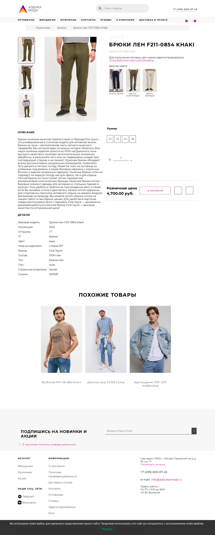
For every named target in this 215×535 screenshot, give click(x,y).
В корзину (156, 190)
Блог (51, 513)
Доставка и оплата (153, 20)
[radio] (110, 139)
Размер (112, 128)
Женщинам (47, 20)
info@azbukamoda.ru (166, 479)
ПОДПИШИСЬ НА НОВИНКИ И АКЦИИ (54, 433)
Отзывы (106, 20)
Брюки (61, 27)
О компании (125, 20)
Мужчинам (68, 20)
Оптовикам (26, 20)
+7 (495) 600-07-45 (185, 9)
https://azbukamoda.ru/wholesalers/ (131, 60)
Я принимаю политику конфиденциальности (49, 444)
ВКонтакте (29, 502)
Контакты (88, 20)
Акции (22, 478)
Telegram (28, 496)
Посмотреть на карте (153, 464)
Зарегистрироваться (61, 507)
